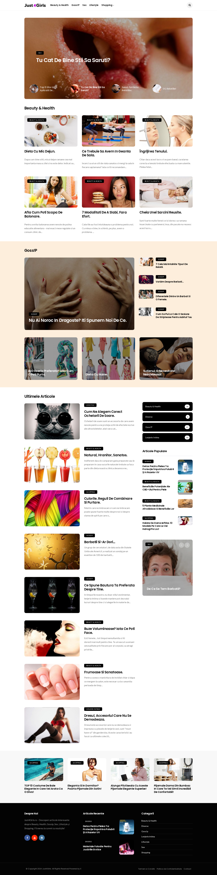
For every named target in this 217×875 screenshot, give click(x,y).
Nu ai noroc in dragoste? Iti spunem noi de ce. (78, 320)
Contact (187, 869)
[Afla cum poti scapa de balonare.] (51, 192)
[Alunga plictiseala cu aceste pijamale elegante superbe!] (130, 769)
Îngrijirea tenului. (153, 151)
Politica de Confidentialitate (169, 869)
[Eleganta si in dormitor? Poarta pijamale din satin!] (87, 769)
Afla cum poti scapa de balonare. (43, 214)
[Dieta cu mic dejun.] (51, 131)
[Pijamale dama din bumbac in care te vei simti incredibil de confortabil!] (173, 769)
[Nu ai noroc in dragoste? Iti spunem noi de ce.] (79, 294)
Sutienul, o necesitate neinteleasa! (159, 372)
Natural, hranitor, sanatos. (105, 455)
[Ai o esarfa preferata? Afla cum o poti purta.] (51, 358)
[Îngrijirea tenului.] (166, 131)
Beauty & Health (59, 5)
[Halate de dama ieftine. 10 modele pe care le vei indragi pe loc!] (185, 520)
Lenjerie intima (93, 709)
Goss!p (75, 5)
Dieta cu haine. (97, 374)
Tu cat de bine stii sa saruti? (73, 60)
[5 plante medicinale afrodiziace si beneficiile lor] (185, 503)
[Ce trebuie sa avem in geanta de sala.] (108, 131)
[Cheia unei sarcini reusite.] (166, 192)
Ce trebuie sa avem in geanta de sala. (106, 153)
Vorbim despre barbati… (169, 281)
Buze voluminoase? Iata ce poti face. (109, 630)
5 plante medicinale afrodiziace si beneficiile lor (158, 507)
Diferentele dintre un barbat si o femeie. (173, 298)
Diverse (148, 461)
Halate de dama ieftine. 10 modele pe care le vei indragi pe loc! (157, 526)
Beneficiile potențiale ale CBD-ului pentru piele (156, 488)
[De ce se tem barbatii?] (167, 568)
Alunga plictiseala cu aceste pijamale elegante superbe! (129, 787)
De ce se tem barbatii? (163, 589)
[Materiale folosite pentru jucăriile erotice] (126, 847)
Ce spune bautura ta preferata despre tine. (109, 587)
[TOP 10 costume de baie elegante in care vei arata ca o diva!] (43, 769)
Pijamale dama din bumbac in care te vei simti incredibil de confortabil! (172, 789)
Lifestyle (93, 5)
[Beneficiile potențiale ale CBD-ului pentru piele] (185, 487)
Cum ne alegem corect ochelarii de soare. (103, 413)
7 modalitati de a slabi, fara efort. (104, 214)
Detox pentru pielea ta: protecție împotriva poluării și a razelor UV (158, 469)
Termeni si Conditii (146, 869)
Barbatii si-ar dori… (99, 542)
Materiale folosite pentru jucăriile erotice (97, 848)
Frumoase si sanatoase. (103, 672)
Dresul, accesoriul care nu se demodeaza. (107, 717)
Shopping (106, 5)
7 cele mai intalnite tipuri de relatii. (172, 265)
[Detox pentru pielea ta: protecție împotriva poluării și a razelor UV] (185, 467)
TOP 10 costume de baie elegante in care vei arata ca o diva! (43, 789)
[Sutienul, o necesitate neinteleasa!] (166, 358)
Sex (84, 5)
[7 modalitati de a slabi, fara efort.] (108, 192)
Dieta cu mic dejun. (39, 151)
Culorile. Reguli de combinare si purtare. (108, 500)
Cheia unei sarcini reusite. (161, 212)
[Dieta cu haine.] (108, 358)
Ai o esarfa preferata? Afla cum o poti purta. (50, 372)
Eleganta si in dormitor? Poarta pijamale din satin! (85, 787)
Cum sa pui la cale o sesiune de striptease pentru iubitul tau (174, 315)
